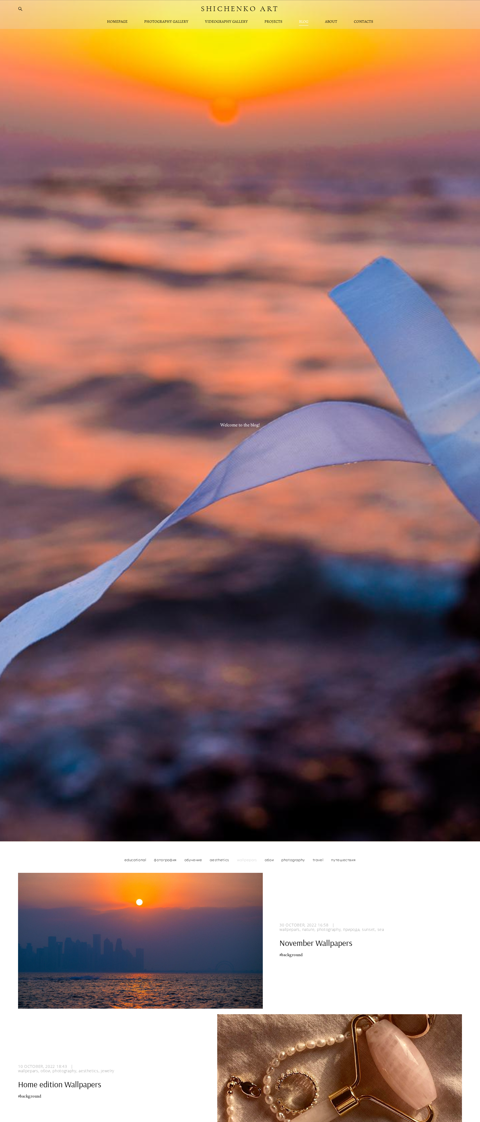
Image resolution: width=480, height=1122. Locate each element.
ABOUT (331, 21)
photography (293, 860)
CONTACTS (363, 21)
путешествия (343, 860)
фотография (166, 860)
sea (381, 929)
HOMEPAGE (117, 21)
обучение (193, 860)
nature (308, 929)
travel (319, 860)
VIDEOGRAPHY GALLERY (226, 21)
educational (136, 860)
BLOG (303, 21)
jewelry (107, 1071)
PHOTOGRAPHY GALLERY (166, 21)
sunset (368, 929)
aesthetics (220, 860)
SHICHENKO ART (240, 9)
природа (351, 929)
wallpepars (247, 860)
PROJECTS (273, 21)
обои (270, 860)
